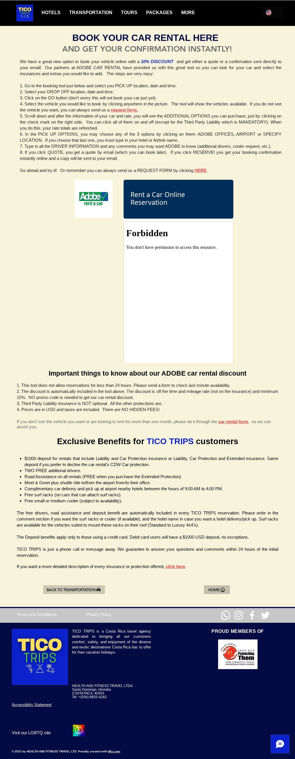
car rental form (233, 421)
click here (175, 566)
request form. (124, 109)
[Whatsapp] (225, 615)
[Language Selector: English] (272, 12)
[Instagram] (239, 615)
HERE (200, 170)
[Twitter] (265, 615)
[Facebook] (252, 615)
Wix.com (114, 751)
